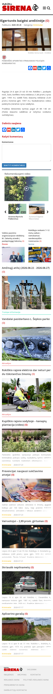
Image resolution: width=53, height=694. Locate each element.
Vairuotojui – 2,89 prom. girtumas (23, 521)
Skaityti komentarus (14, 165)
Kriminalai (6, 465)
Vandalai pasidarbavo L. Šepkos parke (26, 319)
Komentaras (7, 142)
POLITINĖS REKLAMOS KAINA (36, 680)
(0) (47, 20)
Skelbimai (31, 669)
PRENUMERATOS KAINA (14, 685)
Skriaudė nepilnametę (16, 567)
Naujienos (9, 674)
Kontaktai (35, 674)
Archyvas (21, 674)
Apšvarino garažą (13, 613)
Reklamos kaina (11, 680)
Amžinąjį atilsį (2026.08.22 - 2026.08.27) (26, 268)
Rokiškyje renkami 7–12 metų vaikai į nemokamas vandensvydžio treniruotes (38, 235)
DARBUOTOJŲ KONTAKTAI (15, 690)
